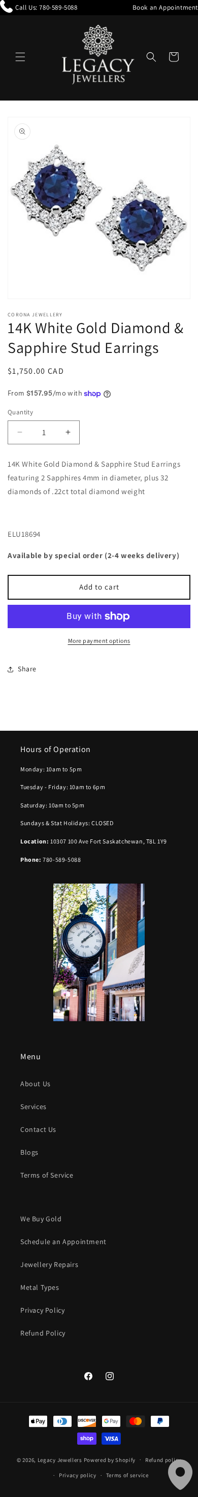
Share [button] (27, 668)
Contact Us (38, 1129)
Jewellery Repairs (49, 1264)
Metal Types (39, 1287)
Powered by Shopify (110, 1459)
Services (33, 1106)
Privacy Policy (42, 1310)
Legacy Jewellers (60, 1459)
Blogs (29, 1152)
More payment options (99, 640)
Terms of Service (47, 1175)
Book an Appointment (165, 7)
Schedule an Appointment (63, 1241)
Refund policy (163, 1459)
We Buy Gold (41, 1218)
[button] (20, 57)
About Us (35, 1083)
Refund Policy (42, 1333)
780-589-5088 (58, 7)
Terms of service (127, 1475)
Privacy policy (77, 1475)
